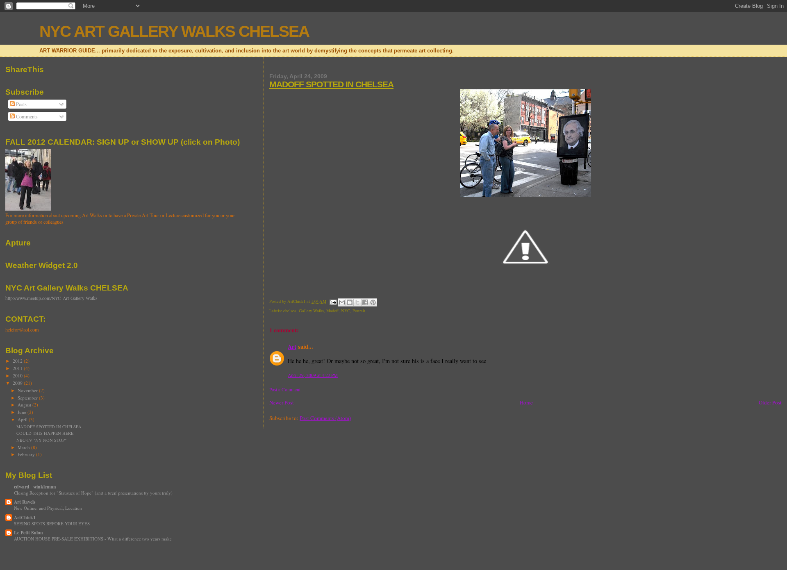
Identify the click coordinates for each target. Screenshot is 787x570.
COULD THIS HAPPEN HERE (44, 433)
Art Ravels (25, 501)
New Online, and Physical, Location (48, 508)
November (28, 390)
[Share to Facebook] (365, 302)
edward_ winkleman (35, 486)
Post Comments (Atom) (325, 418)
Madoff (332, 310)
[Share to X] (357, 302)
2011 (18, 368)
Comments (26, 116)
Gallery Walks (311, 310)
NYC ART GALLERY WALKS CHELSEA (174, 31)
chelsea (289, 310)
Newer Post (281, 402)
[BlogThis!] (350, 302)
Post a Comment (284, 389)
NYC (345, 310)
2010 (18, 375)
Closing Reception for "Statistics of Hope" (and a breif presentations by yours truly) (93, 493)
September (28, 398)
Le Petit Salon (28, 532)
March (24, 447)
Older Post (770, 402)
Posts (21, 104)
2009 (18, 383)
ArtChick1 (25, 517)
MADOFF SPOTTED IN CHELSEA (331, 84)
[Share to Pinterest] (373, 302)
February (27, 454)
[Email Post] (333, 301)
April (23, 419)
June (22, 412)
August (25, 405)
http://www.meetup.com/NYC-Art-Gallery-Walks (51, 298)
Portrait (359, 310)
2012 (18, 361)
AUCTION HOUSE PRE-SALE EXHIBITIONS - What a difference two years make (93, 539)
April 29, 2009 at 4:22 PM (313, 375)
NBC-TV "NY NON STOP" (41, 440)
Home (526, 402)
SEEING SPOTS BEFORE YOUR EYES (52, 523)
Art (292, 346)
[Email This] (342, 302)
